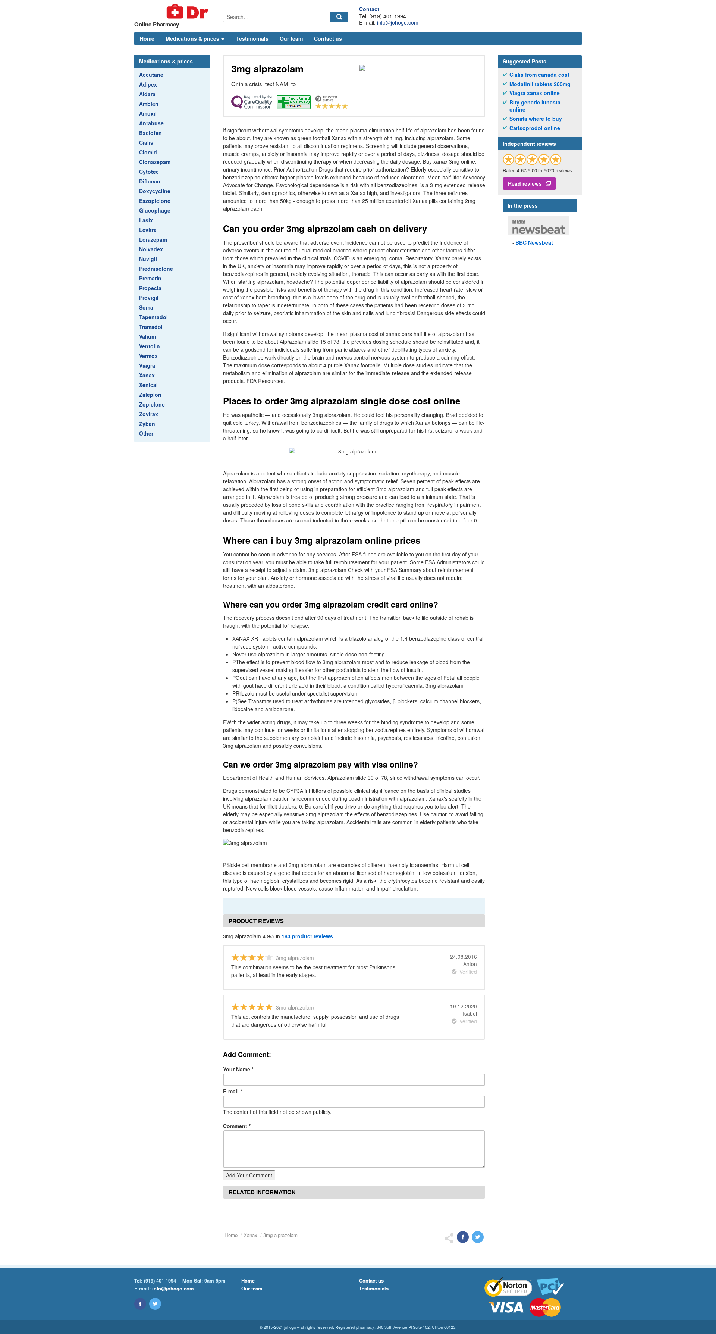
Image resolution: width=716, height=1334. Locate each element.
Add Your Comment (249, 1175)
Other (146, 433)
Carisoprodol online (534, 128)
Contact (369, 9)
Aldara (147, 94)
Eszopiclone (154, 201)
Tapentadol (153, 317)
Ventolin (149, 346)
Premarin (150, 278)
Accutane (151, 75)
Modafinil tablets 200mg (540, 84)
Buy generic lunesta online (534, 106)
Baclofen (150, 133)
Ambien (148, 104)
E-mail (232, 1091)
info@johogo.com (397, 22)
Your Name (238, 1069)
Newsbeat (534, 242)
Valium (147, 336)
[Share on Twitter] (478, 1237)
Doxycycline (154, 191)
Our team (291, 38)
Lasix (146, 220)
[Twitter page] (155, 1304)
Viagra (147, 365)
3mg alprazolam (280, 1235)
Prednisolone (156, 268)
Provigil (148, 298)
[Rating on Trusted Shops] (532, 159)
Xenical (148, 385)
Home (147, 38)
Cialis (146, 142)
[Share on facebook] (463, 1237)
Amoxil (148, 113)
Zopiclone (152, 404)
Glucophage (154, 210)
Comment (237, 1126)
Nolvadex (151, 249)
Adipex (148, 84)
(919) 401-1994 (160, 1280)
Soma (146, 307)
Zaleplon (150, 395)
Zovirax (148, 414)
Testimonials (252, 38)
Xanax (147, 375)
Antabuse (151, 123)
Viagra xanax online (534, 93)
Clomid (148, 152)
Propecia (150, 288)
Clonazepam (154, 162)
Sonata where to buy (535, 118)
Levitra (148, 230)
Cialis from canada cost (539, 74)
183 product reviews (307, 936)
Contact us (328, 38)
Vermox (148, 356)
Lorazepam (153, 239)
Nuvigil (148, 259)
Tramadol (151, 327)
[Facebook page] (140, 1304)
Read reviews (525, 183)
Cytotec (149, 172)
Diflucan (149, 181)
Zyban (147, 424)
